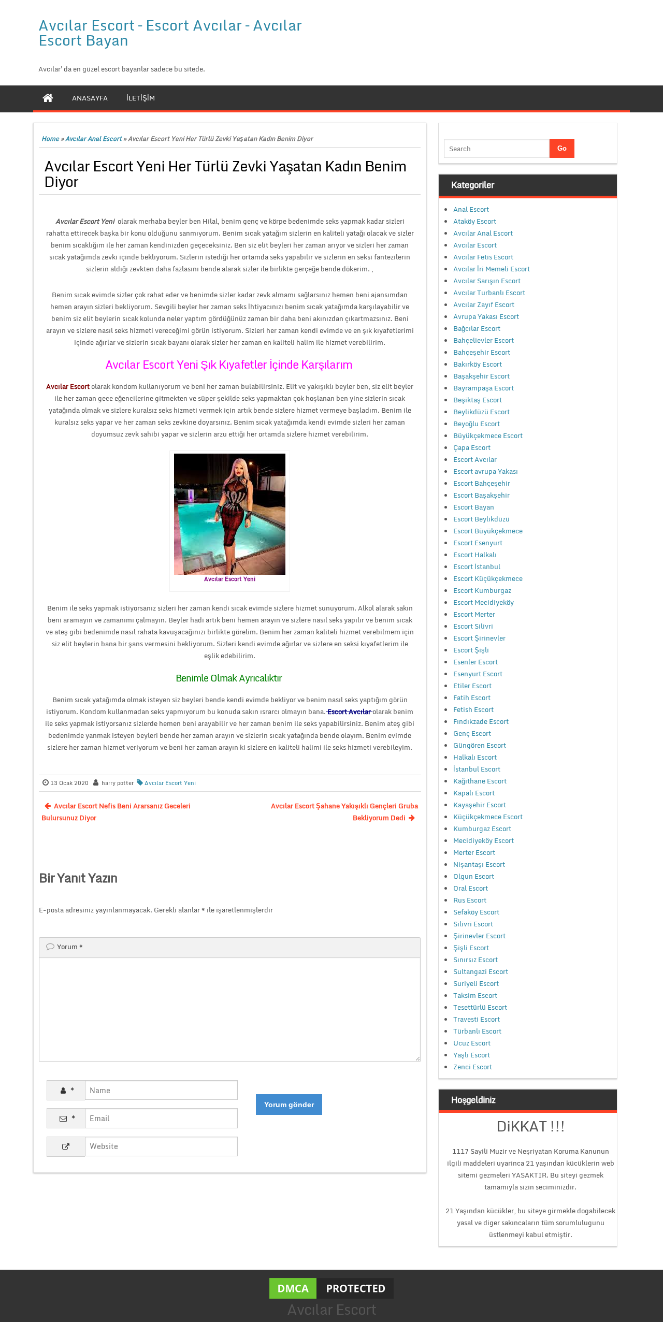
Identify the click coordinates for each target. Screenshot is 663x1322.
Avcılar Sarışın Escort (487, 280)
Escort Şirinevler (479, 638)
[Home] (48, 97)
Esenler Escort (475, 661)
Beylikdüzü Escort (481, 411)
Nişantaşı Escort (479, 864)
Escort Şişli (471, 650)
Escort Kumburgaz (482, 590)
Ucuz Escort (472, 1043)
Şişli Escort (471, 947)
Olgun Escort (473, 876)
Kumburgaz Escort (482, 828)
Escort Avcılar (475, 459)
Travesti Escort (476, 1019)
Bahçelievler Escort (483, 340)
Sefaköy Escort (476, 912)
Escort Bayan (473, 507)
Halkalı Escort (475, 757)
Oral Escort (470, 888)
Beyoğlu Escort (476, 423)
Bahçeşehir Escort (481, 352)
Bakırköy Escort (477, 364)
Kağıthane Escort (480, 781)
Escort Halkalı (475, 554)
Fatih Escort (472, 697)
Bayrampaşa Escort (483, 388)
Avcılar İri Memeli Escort (491, 268)
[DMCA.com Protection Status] (331, 1288)
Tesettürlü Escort (480, 1007)
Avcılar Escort (475, 245)
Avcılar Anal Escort (93, 138)
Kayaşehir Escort (479, 804)
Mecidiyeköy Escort (483, 840)
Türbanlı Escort (477, 1031)
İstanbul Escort (476, 769)
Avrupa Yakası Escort (486, 316)
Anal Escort (471, 209)
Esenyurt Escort (477, 673)
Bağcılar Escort (476, 328)
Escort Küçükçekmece (488, 578)
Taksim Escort (475, 995)
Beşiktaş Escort (477, 399)
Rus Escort (469, 900)
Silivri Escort (473, 923)
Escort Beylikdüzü (481, 519)
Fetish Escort (473, 709)
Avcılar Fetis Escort (483, 257)
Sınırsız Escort (475, 959)
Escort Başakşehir (481, 495)
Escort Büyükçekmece (488, 530)
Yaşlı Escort (471, 1054)
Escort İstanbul (476, 566)
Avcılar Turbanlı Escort (489, 292)
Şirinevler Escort (479, 935)
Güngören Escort (479, 745)
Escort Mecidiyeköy (483, 602)
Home (50, 138)
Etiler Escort (472, 685)
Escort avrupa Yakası (485, 471)
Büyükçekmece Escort (488, 435)
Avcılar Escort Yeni (170, 783)
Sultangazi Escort (480, 971)
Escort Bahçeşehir (481, 483)
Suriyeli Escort (476, 983)
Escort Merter (474, 614)
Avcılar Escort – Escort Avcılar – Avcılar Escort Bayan (170, 32)
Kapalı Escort (474, 792)
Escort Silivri (473, 626)
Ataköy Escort (474, 221)
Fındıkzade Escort (481, 721)
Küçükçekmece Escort (488, 816)
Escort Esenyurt (477, 542)
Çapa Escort (472, 447)
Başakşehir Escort (481, 376)
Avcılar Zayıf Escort (483, 304)
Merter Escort (474, 852)
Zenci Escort (472, 1066)
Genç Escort (472, 733)
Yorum (70, 946)
